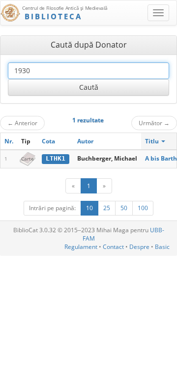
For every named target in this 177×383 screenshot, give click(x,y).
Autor (85, 141)
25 (106, 208)
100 (143, 208)
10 (89, 208)
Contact (113, 247)
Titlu (152, 141)
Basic (162, 247)
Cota (48, 141)
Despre (139, 247)
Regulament (80, 247)
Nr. (8, 141)
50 (123, 208)
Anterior (22, 123)
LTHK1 (55, 158)
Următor (154, 123)
